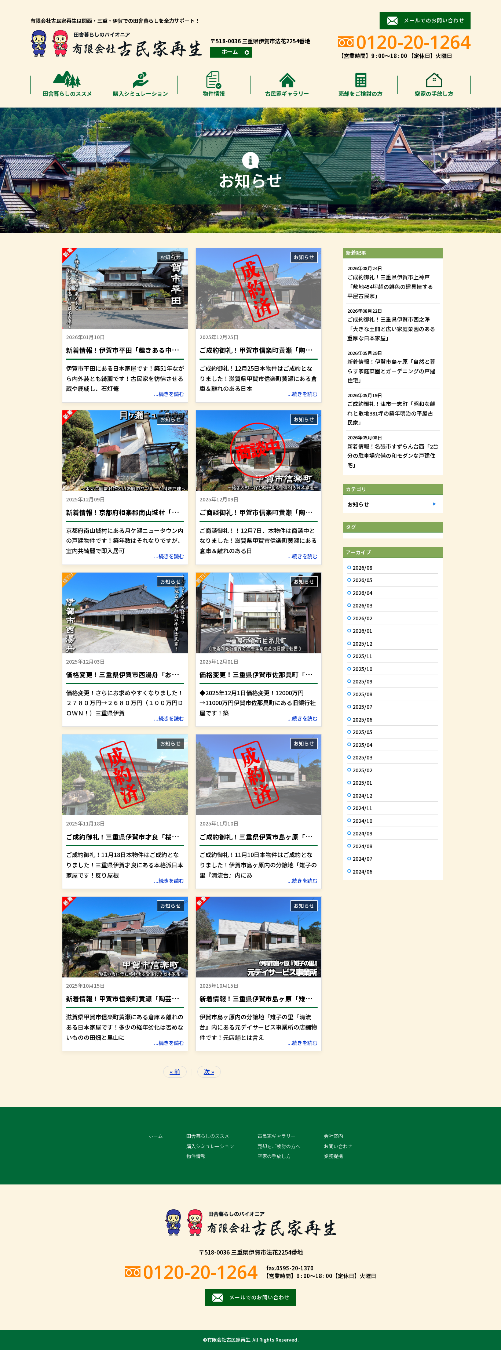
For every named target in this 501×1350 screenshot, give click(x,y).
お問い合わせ (338, 1146)
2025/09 (362, 681)
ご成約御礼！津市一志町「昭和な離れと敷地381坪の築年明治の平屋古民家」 (391, 413)
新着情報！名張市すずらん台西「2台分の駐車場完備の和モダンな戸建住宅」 (392, 455)
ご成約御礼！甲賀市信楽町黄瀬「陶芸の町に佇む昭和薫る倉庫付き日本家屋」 (315, 350)
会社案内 (333, 1135)
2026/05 (362, 580)
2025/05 (362, 732)
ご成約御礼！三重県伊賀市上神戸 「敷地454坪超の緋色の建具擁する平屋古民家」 (390, 286)
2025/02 (362, 770)
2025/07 (362, 706)
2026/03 (362, 605)
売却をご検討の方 (361, 93)
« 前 (175, 1071)
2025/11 (362, 656)
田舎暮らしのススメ (67, 93)
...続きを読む (169, 394)
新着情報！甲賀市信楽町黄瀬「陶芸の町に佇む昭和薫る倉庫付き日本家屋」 (178, 998)
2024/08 (362, 846)
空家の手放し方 (434, 93)
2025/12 (362, 643)
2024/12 (362, 795)
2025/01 (362, 782)
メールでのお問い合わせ (434, 20)
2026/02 (362, 618)
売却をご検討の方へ (278, 1146)
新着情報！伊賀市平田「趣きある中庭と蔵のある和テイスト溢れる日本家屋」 (181, 350)
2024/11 (362, 808)
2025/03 (362, 757)
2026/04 (362, 592)
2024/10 (362, 820)
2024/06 (362, 871)
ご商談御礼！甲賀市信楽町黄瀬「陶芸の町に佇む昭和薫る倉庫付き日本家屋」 (315, 512)
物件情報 (214, 93)
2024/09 (362, 833)
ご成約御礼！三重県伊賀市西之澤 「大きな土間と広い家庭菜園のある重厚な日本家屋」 (391, 328)
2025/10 (362, 668)
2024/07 (362, 858)
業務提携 (333, 1156)
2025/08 (362, 694)
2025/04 (362, 744)
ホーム (230, 51)
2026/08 (362, 567)
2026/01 (362, 630)
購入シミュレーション (140, 93)
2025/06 (362, 719)
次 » (209, 1071)
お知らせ (170, 257)
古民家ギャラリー (287, 93)
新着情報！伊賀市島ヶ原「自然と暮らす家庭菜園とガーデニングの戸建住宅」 (391, 371)
